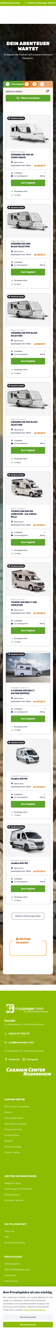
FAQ (6, 1236)
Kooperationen (12, 1194)
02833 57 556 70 (47, 3)
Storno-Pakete (12, 1152)
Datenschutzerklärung (34, 1310)
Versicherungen (12, 1146)
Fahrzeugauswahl (13, 1118)
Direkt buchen (11, 1135)
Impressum (10, 1275)
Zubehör (8, 1140)
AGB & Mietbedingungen (17, 1269)
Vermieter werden (14, 1200)
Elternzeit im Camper (15, 1123)
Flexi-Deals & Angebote (17, 1106)
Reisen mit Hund (13, 1129)
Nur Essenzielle (28, 1317)
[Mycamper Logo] (28, 15)
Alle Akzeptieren (28, 1324)
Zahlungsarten (12, 1263)
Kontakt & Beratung (14, 1242)
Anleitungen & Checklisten (18, 1188)
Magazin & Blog (12, 1183)
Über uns (9, 1231)
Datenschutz (11, 1281)
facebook (14, 1059)
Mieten (8, 1112)
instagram (32, 1059)
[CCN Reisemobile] (28, 1072)
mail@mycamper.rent (21, 1042)
